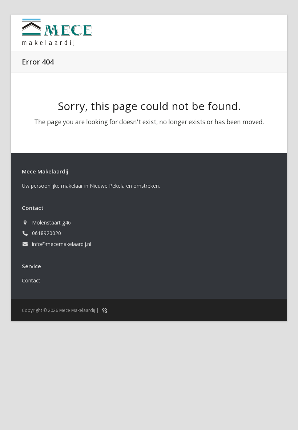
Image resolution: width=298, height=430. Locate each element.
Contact (31, 280)
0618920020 (46, 233)
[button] (272, 33)
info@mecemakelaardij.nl (61, 244)
